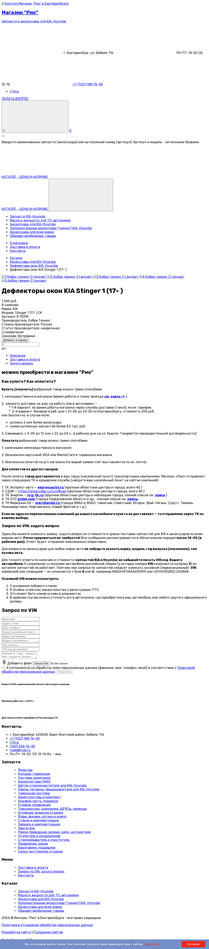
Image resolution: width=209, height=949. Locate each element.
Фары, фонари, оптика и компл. (42, 816)
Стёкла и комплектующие (38, 820)
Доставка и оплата (25, 247)
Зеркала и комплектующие (39, 824)
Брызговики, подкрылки (37, 848)
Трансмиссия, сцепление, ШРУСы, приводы (52, 809)
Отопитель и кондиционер (39, 836)
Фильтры (25, 770)
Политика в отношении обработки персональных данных (47, 925)
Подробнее (151, 944)
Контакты (18, 251)
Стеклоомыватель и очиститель (43, 840)
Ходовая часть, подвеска (38, 801)
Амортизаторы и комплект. (39, 797)
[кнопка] (3, 136)
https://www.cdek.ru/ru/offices (42, 491)
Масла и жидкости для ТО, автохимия (40, 220)
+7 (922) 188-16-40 (25, 738)
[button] (81, 195)
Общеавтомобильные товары (33, 236)
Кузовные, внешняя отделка (40, 813)
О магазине (19, 243)
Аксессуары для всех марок (32, 232)
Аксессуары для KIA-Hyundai (33, 224)
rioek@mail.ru (20, 750)
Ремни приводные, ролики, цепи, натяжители (54, 832)
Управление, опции (33, 844)
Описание (18, 356)
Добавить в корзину (15, 340)
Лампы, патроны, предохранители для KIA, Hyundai (58, 789)
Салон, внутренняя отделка (40, 851)
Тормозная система (34, 793)
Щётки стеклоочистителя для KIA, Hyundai (52, 785)
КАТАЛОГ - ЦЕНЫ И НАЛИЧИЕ (25, 209)
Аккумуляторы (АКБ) (34, 782)
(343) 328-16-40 (22, 746)
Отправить (64, 671)
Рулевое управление (34, 805)
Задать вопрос (21, 363)
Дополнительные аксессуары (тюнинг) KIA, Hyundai (51, 228)
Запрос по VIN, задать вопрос (41, 871)
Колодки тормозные (34, 774)
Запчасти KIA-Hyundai (27, 216)
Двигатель (26, 828)
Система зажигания (34, 778)
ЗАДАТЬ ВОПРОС (15, 99)
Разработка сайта (16, 932)
